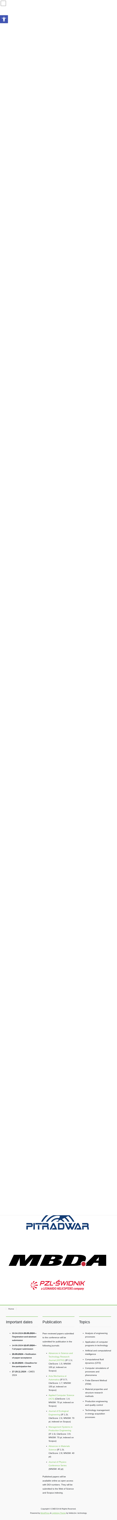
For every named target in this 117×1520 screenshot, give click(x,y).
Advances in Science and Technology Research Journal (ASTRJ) (61, 1356)
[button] (4, 19)
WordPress (45, 1513)
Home (11, 1309)
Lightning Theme (59, 1513)
